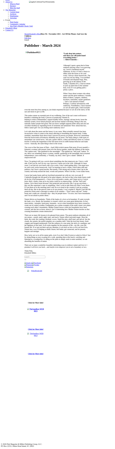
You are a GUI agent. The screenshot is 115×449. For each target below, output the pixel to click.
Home (26, 34)
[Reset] (25, 259)
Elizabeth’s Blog (35, 34)
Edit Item (27, 38)
